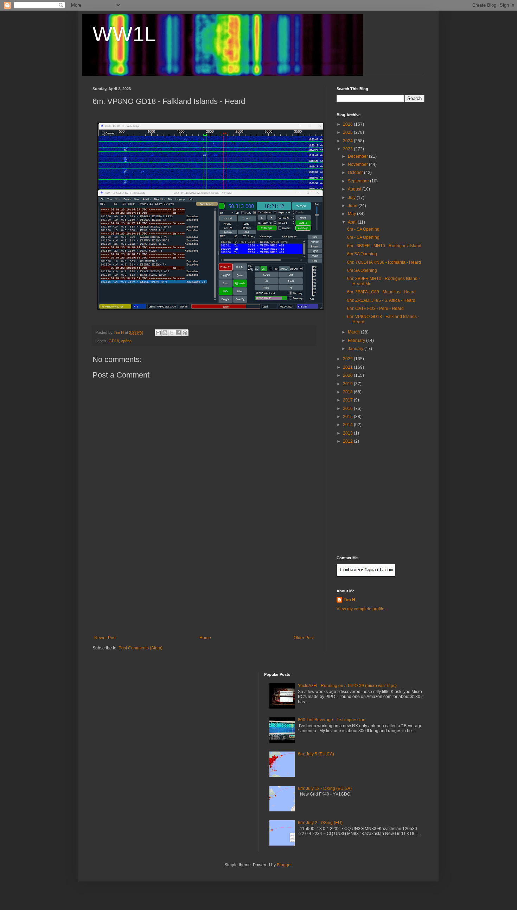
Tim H (349, 599)
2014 (348, 424)
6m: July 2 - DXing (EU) (320, 822)
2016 (348, 408)
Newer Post (105, 637)
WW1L (124, 34)
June (353, 205)
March (354, 332)
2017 (348, 400)
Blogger (284, 864)
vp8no (126, 341)
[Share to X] (171, 332)
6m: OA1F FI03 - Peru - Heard (375, 308)
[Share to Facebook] (178, 332)
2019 (348, 383)
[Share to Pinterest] (185, 332)
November (358, 164)
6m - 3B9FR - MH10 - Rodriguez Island (384, 245)
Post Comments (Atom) (140, 648)
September (359, 181)
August (355, 189)
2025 (348, 132)
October (356, 172)
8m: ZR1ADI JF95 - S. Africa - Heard (381, 300)
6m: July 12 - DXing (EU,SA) (325, 788)
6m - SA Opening (363, 229)
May (352, 213)
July (352, 197)
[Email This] (158, 332)
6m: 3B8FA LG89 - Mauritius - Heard (381, 291)
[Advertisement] (204, 582)
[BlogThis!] (164, 332)
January (356, 348)
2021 (348, 367)
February (357, 340)
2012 (348, 441)
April (353, 222)
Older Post (304, 637)
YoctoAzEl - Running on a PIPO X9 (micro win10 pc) (347, 685)
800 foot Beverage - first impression (331, 719)
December (358, 156)
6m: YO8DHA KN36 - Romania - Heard (384, 262)
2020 (348, 375)
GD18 (114, 341)
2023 (348, 149)
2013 (348, 433)
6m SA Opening (362, 253)
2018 (348, 391)
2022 (348, 358)
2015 (348, 416)
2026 (348, 124)
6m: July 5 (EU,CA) (316, 754)
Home (205, 637)
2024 (348, 140)
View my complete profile (360, 608)
